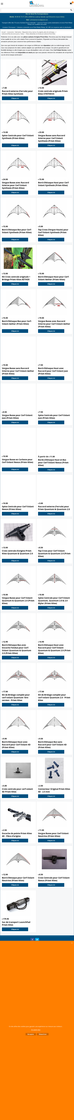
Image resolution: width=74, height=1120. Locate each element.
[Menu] (2, 4)
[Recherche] (71, 10)
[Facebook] (32, 940)
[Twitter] (37, 940)
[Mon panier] (70, 4)
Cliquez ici (15, 98)
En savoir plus (35, 1030)
